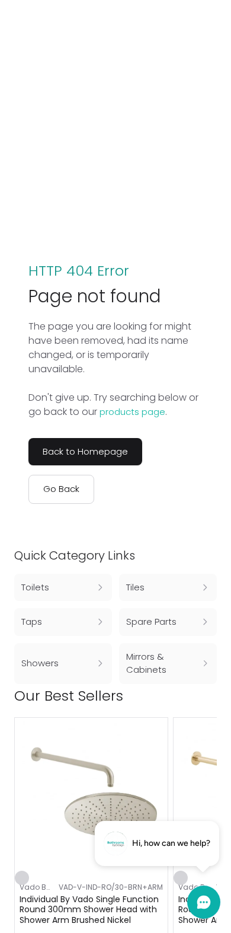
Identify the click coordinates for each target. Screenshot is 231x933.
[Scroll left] (191, 696)
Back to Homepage (85, 451)
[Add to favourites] (22, 878)
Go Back (61, 489)
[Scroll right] (210, 696)
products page (132, 411)
